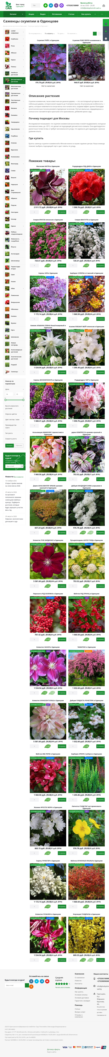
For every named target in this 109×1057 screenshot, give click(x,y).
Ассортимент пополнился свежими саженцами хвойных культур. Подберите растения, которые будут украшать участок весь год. (14, 502)
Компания (79, 974)
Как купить (79, 992)
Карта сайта (51, 1052)
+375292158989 (72, 5)
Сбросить (19, 445)
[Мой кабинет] (104, 5)
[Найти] (37, 5)
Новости (78, 980)
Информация (81, 988)
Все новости (18, 477)
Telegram (42, 981)
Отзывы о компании (79, 1016)
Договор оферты (53, 1049)
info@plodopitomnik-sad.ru (90, 8)
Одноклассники (31, 986)
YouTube (47, 981)
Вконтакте (31, 981)
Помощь (78, 1005)
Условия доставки (82, 998)
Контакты (78, 983)
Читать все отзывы (62, 987)
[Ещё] (102, 14)
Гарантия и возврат (82, 1001)
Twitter (36, 981)
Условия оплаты (81, 995)
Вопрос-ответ (80, 1012)
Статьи (77, 1009)
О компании (80, 977)
